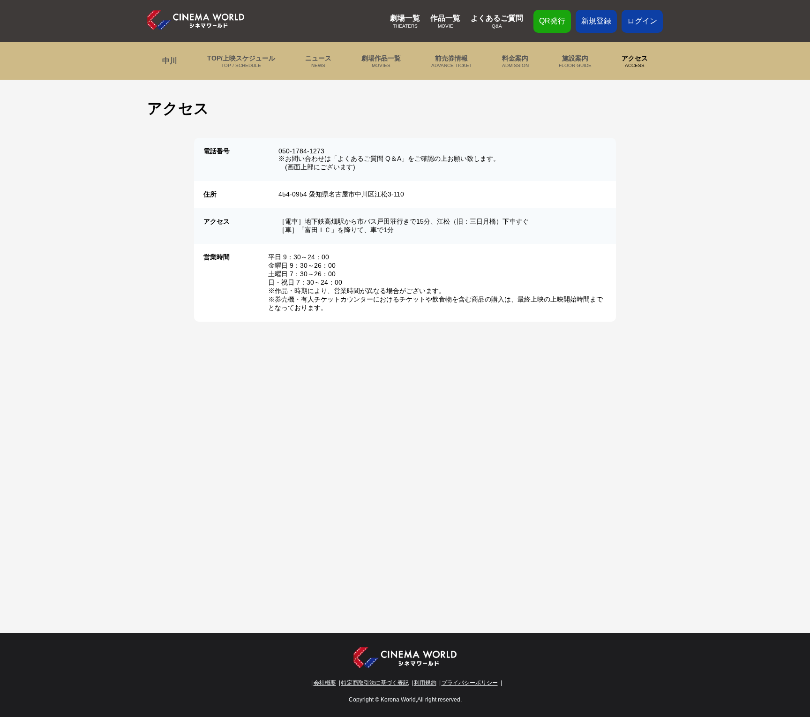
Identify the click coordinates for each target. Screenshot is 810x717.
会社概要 (325, 682)
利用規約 (425, 682)
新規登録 (596, 21)
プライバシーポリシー (470, 682)
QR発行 (552, 21)
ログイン (642, 21)
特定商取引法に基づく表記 (375, 682)
